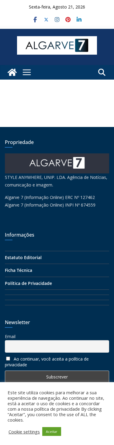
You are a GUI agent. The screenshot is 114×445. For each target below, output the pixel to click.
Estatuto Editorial (23, 257)
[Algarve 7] (12, 72)
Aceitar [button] (51, 431)
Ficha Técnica (18, 270)
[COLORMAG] (57, 157)
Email (10, 336)
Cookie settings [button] (24, 431)
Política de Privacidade (28, 283)
